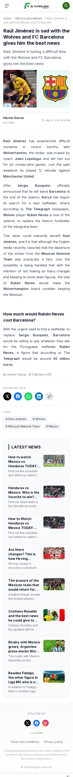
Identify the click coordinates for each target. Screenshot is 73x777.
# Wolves (39, 419)
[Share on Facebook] (18, 396)
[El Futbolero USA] (36, 5)
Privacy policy (53, 741)
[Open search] (66, 5)
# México (52, 426)
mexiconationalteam (28, 18)
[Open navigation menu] (7, 5)
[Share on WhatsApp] (28, 396)
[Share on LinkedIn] (39, 396)
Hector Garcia (13, 118)
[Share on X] (7, 396)
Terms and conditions (24, 741)
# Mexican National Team (23, 426)
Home (7, 18)
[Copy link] (49, 396)
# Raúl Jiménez (16, 419)
